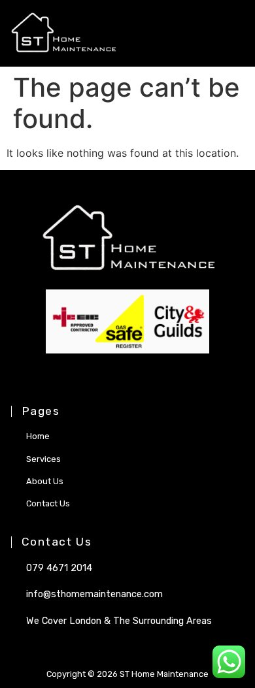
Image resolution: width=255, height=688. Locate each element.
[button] (216, 33)
